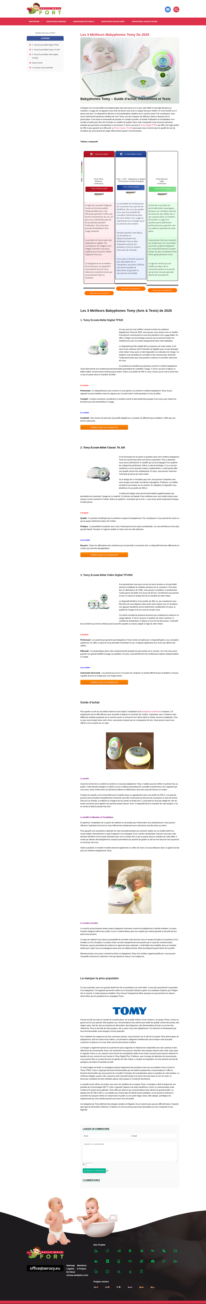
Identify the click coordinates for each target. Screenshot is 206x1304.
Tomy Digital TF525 (149, 125)
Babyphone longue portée (144, 21)
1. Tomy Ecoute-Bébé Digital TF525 (45, 45)
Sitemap (70, 1265)
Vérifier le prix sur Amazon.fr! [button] (104, 427)
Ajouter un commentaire (95, 1171)
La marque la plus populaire (42, 68)
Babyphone (34, 21)
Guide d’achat (37, 63)
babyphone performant (151, 712)
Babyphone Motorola (83, 21)
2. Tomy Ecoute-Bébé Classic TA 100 (46, 50)
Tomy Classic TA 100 (123, 128)
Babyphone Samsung (56, 21)
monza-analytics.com (77, 1275)
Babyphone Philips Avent (113, 21)
